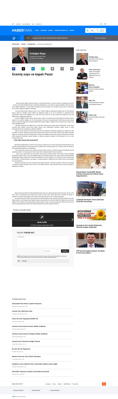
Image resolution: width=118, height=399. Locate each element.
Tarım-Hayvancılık (61, 30)
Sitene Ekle (38, 24)
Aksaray (44, 30)
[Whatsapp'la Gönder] (42, 68)
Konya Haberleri (55, 390)
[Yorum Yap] (71, 68)
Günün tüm (100, 38)
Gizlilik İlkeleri (67, 384)
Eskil (37, 30)
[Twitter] (23, 68)
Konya (50, 30)
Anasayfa (16, 44)
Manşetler (18, 24)
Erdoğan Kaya (31, 44)
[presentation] (18, 38)
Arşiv (33, 24)
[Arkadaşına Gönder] (52, 68)
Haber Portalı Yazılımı (20, 396)
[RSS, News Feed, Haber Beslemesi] (104, 384)
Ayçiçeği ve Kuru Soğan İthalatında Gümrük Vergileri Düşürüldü (50, 38)
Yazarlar (23, 44)
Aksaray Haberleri (18, 390)
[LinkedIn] (33, 68)
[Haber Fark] (22, 30)
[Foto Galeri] (105, 24)
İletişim (60, 384)
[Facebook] (13, 68)
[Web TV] (101, 24)
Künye (54, 384)
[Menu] (87, 30)
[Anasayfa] (13, 24)
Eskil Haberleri (36, 390)
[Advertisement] (48, 11)
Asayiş (71, 30)
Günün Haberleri (26, 24)
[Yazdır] (62, 68)
